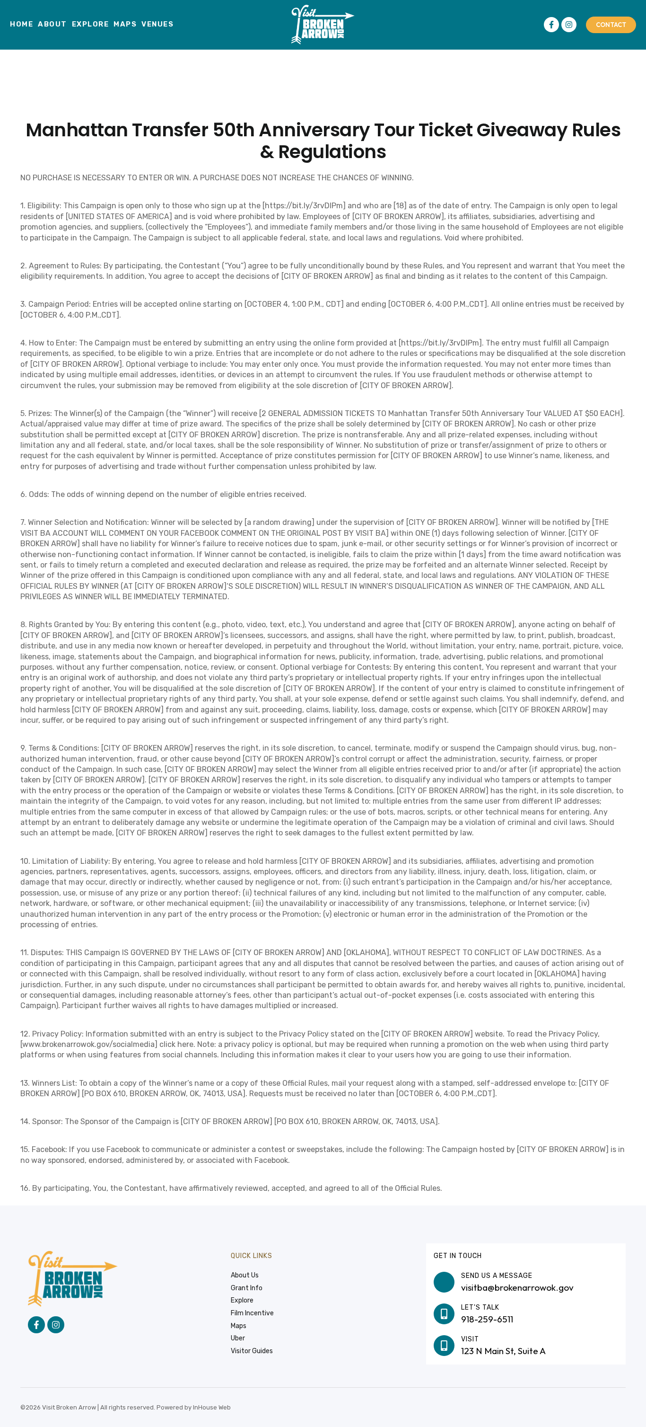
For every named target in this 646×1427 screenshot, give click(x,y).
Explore (90, 24)
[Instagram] (568, 24)
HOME (21, 24)
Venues (157, 24)
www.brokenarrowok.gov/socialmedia (88, 1044)
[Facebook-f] (551, 24)
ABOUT (52, 24)
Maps (125, 24)
